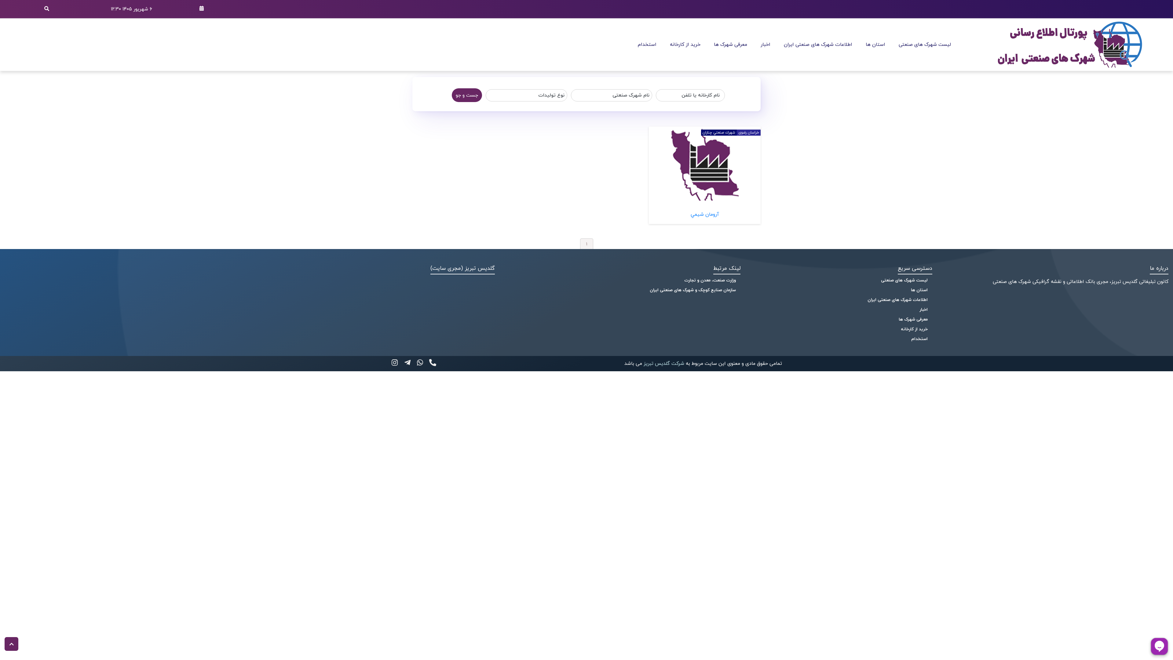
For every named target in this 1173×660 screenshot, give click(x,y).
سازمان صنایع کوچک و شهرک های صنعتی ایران (693, 290)
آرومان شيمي (705, 214)
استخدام (647, 44)
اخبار (765, 44)
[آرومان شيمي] (705, 201)
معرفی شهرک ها (730, 44)
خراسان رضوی (748, 132)
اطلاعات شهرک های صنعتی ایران (818, 44)
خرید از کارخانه (685, 44)
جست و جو (467, 95)
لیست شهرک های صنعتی (925, 44)
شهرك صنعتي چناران (719, 132)
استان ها (875, 44)
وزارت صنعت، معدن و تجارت (710, 280)
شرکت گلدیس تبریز (663, 363)
